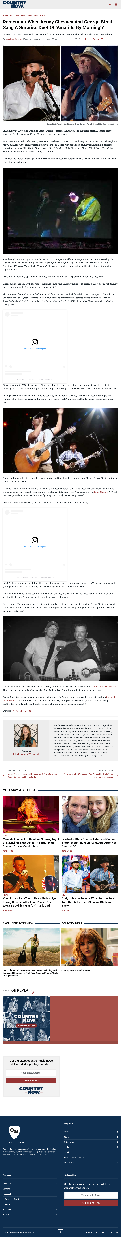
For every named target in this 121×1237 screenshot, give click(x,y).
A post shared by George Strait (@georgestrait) (35, 379)
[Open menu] (115, 4)
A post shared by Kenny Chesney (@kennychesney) (34, 577)
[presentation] (31, 814)
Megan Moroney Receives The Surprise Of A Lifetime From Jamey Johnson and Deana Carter (33, 775)
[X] (89, 39)
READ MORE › (9, 851)
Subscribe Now (31, 1080)
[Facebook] (85, 39)
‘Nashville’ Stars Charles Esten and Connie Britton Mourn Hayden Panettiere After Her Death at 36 (89, 843)
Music (30, 15)
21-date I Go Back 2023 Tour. (104, 686)
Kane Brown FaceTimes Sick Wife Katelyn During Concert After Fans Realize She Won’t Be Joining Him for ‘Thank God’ (29, 902)
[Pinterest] (93, 39)
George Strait (8, 15)
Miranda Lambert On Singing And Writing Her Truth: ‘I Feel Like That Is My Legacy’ (88, 775)
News (36, 15)
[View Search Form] (110, 4)
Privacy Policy (99, 1232)
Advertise (89, 1232)
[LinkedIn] (98, 39)
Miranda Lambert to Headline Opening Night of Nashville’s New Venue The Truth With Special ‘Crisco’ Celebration (31, 843)
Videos (42, 15)
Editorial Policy (112, 1232)
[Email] (102, 39)
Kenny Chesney (20, 15)
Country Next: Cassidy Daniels (75, 970)
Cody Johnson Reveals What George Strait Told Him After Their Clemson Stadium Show (88, 902)
